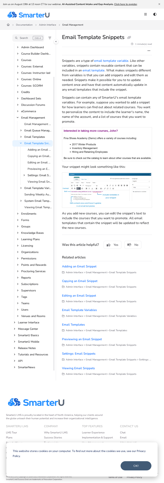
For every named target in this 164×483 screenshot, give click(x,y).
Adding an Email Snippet (40, 150)
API (20, 361)
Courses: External (32, 66)
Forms (25, 220)
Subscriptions (29, 284)
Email (123, 437)
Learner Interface (28, 322)
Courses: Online (31, 79)
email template (94, 70)
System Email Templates (38, 201)
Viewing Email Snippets (40, 182)
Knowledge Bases (32, 233)
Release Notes (27, 348)
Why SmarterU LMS (56, 432)
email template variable (111, 61)
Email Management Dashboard (38, 124)
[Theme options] (155, 14)
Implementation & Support (97, 437)
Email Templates (34, 137)
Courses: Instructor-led (35, 73)
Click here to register (125, 4)
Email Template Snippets (38, 143)
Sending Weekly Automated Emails (38, 194)
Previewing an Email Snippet (40, 169)
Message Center (28, 329)
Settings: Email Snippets (40, 175)
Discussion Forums (33, 105)
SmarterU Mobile (28, 342)
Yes (116, 245)
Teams (25, 303)
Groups (25, 226)
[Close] (159, 4)
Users (24, 310)
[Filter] (49, 38)
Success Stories (53, 437)
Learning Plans (30, 239)
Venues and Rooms (33, 316)
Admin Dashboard (32, 47)
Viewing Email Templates (38, 207)
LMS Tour (11, 432)
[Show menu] (145, 14)
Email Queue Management (38, 130)
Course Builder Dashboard (36, 54)
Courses (26, 60)
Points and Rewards (33, 265)
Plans (9, 437)
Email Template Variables (38, 188)
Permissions (28, 258)
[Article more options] (149, 51)
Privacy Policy (134, 477)
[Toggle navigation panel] (56, 41)
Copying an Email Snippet (40, 156)
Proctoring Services (33, 271)
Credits (25, 92)
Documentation (24, 24)
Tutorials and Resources (33, 354)
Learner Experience (93, 432)
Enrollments (28, 214)
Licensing (27, 246)
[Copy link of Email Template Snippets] (129, 38)
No (136, 245)
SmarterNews (26, 367)
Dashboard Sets (31, 98)
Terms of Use (115, 477)
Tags (24, 297)
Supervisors (28, 290)
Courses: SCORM (32, 86)
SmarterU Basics (28, 335)
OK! (136, 465)
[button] (28, 38)
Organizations (30, 252)
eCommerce (28, 111)
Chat (123, 432)
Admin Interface (47, 24)
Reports (26, 278)
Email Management (72, 24)
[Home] (28, 14)
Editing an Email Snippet (40, 162)
